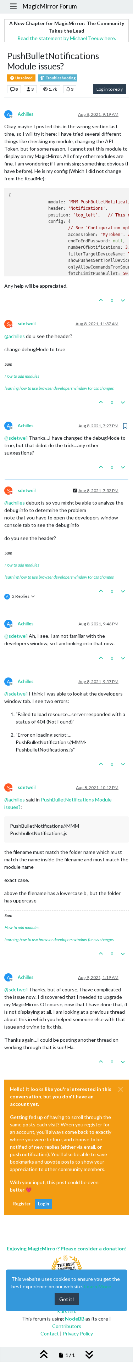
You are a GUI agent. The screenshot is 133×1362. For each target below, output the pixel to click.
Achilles (25, 114)
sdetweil (26, 323)
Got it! (66, 1299)
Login (43, 1203)
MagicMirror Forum (49, 6)
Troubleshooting (60, 78)
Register (22, 1203)
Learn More (97, 1286)
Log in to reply (109, 89)
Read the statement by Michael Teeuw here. (66, 38)
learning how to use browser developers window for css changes (59, 388)
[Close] (120, 1089)
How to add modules (22, 376)
